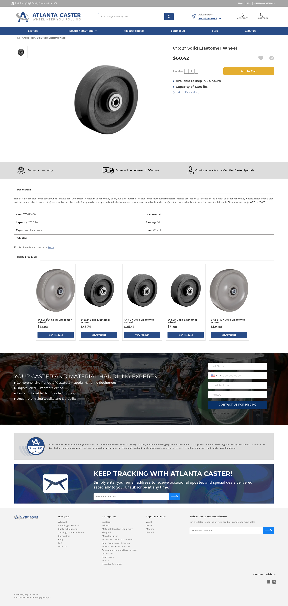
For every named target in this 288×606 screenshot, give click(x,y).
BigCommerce (31, 594)
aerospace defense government (119, 550)
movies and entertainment (116, 546)
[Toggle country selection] (214, 376)
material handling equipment (117, 529)
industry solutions (81, 30)
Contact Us (178, 30)
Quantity (178, 71)
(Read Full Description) (186, 92)
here (51, 247)
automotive (108, 553)
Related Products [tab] (27, 256)
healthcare (108, 557)
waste (105, 560)
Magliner (150, 529)
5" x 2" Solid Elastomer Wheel (95, 321)
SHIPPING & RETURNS (264, 3)
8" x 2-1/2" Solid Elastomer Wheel (228, 321)
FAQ (248, 3)
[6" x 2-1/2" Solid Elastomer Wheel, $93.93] (55, 290)
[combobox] (136, 16)
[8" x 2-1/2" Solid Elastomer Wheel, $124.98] (229, 290)
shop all (106, 532)
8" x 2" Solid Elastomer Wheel (182, 321)
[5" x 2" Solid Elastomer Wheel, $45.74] (99, 290)
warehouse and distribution (117, 539)
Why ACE (63, 522)
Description (24, 189)
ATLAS (149, 525)
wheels (106, 525)
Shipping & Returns (69, 525)
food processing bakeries (116, 543)
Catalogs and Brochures (71, 532)
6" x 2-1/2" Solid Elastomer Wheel (55, 321)
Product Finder (134, 30)
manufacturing (110, 536)
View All (150, 532)
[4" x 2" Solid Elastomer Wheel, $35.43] (142, 290)
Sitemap (62, 546)
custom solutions (68, 529)
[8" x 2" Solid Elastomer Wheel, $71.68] (185, 290)
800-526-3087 (207, 18)
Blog (240, 3)
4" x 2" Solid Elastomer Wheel (139, 321)
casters (33, 30)
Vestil (149, 522)
